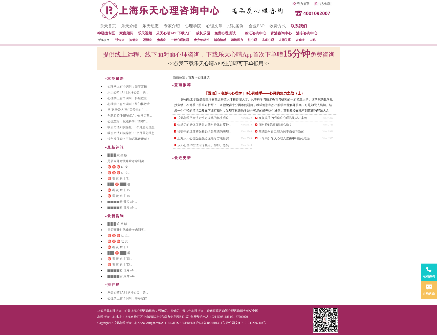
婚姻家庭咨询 (216, 311)
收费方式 (278, 26)
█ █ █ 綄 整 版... (118, 155)
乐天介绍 (129, 26)
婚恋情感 (220, 40)
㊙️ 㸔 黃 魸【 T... (118, 178)
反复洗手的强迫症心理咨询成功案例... (284, 118)
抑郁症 (133, 40)
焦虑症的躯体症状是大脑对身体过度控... (204, 124)
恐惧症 (147, 40)
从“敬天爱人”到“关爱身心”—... (127, 110)
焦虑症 (161, 40)
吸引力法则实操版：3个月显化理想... (132, 127)
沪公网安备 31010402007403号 (246, 323)
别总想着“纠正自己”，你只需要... (129, 115)
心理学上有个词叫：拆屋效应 (127, 98)
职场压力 (237, 40)
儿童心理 (268, 40)
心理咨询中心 (106, 317)
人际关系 (285, 40)
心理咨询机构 (146, 311)
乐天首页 (108, 26)
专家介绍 (172, 26)
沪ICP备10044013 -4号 (210, 323)
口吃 (313, 40)
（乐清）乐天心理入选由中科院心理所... (286, 138)
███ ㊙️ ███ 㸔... (120, 184)
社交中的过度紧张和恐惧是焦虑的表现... (204, 131)
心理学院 (193, 26)
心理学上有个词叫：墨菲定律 (127, 86)
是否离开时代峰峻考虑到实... (126, 161)
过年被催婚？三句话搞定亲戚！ (128, 139)
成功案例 (235, 26)
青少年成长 (201, 40)
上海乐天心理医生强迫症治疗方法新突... (204, 138)
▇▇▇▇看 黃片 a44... (122, 201)
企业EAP (257, 26)
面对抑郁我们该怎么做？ (275, 124)
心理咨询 (234, 311)
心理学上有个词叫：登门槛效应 (128, 104)
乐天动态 (150, 26)
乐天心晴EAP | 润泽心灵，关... (127, 92)
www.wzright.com (149, 323)
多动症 (300, 40)
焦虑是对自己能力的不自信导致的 (281, 131)
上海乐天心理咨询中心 (112, 311)
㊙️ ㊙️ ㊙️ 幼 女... (118, 167)
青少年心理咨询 (193, 311)
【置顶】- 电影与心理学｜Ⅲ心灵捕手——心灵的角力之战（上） (254, 93)
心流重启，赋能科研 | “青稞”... (127, 121)
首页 (191, 77)
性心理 (252, 40)
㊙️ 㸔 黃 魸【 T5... (119, 190)
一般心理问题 (180, 40)
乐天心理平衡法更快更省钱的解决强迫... (204, 118)
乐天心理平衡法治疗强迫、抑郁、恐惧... (204, 145)
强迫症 (119, 40)
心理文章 (214, 26)
